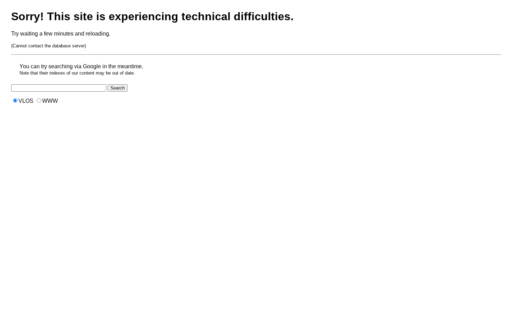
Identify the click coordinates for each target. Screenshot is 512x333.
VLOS (25, 101)
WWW (50, 101)
